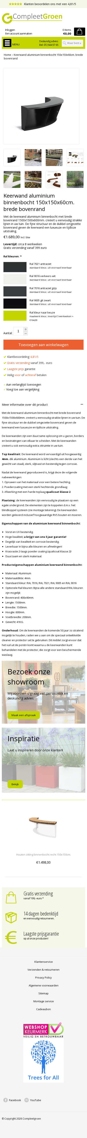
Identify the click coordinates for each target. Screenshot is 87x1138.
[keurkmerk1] (43, 1036)
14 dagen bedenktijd (40, 913)
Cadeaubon (43, 1009)
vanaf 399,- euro (29, 363)
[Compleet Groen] (43, 18)
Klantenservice (43, 962)
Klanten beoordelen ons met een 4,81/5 (49, 4)
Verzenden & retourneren (43, 969)
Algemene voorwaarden (43, 985)
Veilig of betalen (26, 375)
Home (7, 55)
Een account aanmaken (18, 33)
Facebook (15, 1100)
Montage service (43, 1001)
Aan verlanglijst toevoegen (23, 384)
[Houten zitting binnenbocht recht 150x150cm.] (43, 847)
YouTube (35, 1100)
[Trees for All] (43, 1081)
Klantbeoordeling (22, 357)
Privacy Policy (43, 977)
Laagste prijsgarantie (41, 933)
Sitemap (43, 993)
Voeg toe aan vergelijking (22, 389)
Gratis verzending (38, 893)
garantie (21, 369)
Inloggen (10, 30)
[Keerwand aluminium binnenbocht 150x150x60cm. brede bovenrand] (12, 165)
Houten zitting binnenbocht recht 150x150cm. (43, 854)
